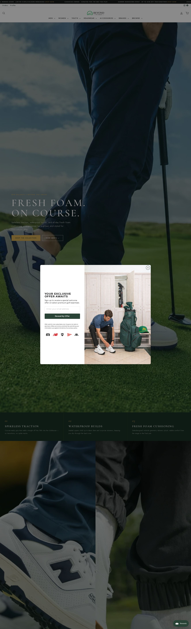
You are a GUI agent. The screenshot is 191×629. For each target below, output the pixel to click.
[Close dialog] (148, 268)
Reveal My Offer (62, 316)
